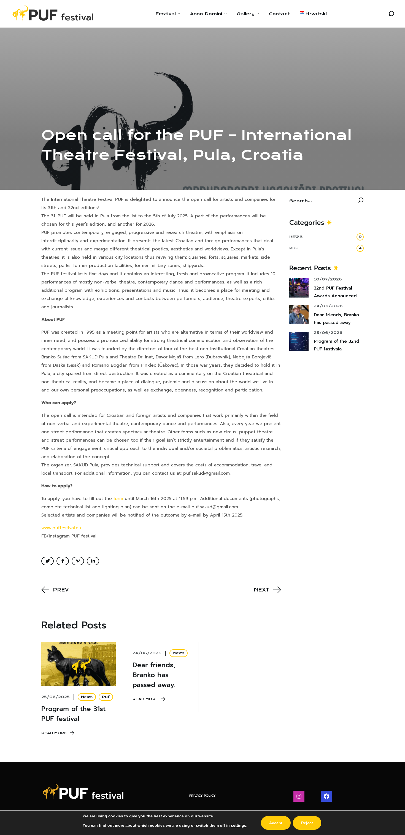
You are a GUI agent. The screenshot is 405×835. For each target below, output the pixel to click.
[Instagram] (298, 796)
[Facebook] (326, 796)
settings (238, 825)
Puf (106, 697)
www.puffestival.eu (61, 528)
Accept (275, 823)
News (87, 697)
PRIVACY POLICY (202, 795)
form (118, 498)
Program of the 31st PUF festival (73, 714)
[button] (391, 14)
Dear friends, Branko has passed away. (154, 675)
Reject (307, 823)
